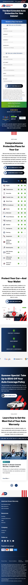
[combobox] (14, 31)
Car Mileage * (6, 45)
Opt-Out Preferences (20, 561)
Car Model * (5, 39)
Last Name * (5, 62)
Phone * (5, 73)
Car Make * (5, 34)
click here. (20, 580)
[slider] (14, 314)
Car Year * (5, 28)
